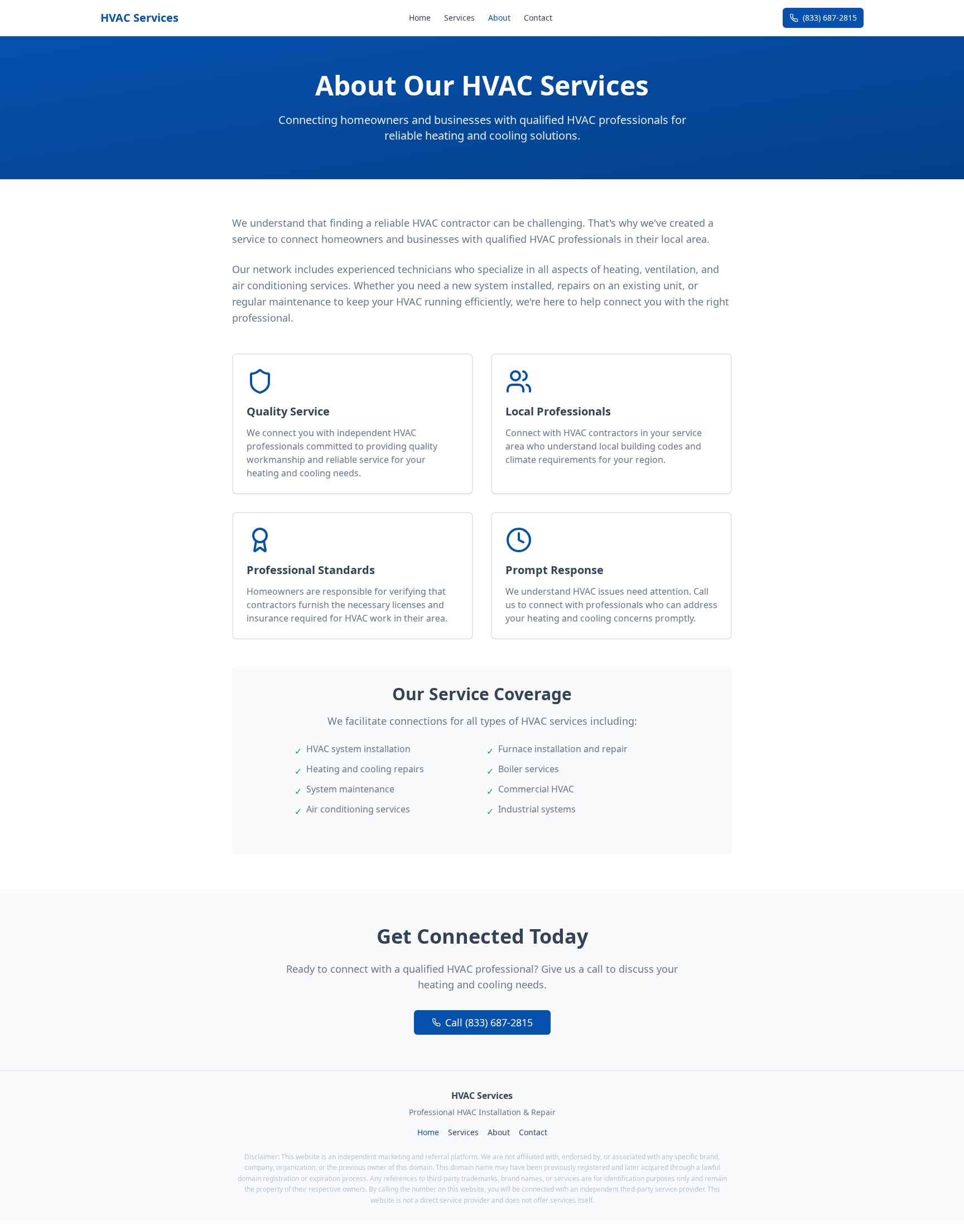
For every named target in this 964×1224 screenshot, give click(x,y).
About (499, 17)
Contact (538, 17)
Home (420, 17)
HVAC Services (139, 17)
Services (459, 17)
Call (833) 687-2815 (489, 1022)
